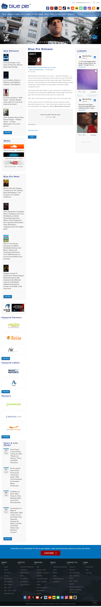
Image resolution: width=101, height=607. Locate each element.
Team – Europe (8, 584)
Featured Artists (24, 573)
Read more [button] (82, 67)
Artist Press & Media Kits (26, 567)
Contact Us (71, 14)
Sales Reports (40, 590)
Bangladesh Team (9, 593)
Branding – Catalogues (43, 573)
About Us (10, 14)
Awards (6, 567)
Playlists (55, 573)
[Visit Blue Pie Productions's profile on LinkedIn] (80, 57)
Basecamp (72, 570)
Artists (17, 14)
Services (35, 14)
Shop (64, 14)
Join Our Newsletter (42, 587)
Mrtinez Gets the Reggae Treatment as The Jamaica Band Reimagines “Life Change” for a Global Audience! (13, 192)
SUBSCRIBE (49, 553)
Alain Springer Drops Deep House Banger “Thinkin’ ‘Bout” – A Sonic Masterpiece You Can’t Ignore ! (13, 122)
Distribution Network (42, 578)
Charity (6, 570)
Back (32, 137)
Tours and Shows (25, 584)
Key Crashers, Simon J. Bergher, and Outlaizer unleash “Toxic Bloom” (12, 82)
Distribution (40, 575)
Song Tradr (89, 573)
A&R (38, 567)
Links (87, 570)
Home (4, 14)
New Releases (24, 581)
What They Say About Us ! (76, 587)
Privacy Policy (89, 567)
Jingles (38, 584)
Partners (6, 575)
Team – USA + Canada (10, 590)
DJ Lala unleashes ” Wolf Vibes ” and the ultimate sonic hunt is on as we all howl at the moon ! (12, 101)
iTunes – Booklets (41, 581)
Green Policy (7, 573)
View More (8, 132)
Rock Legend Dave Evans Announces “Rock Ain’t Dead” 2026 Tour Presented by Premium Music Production (16, 477)
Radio (52, 14)
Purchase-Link (33, 130)
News (23, 14)
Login (98, 2)
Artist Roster (23, 570)
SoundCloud (56, 581)
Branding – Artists (41, 570)
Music (41, 14)
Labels (28, 14)
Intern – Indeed (73, 581)
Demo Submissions (74, 573)
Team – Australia (8, 581)
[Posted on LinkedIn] (95, 57)
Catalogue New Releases (60, 567)
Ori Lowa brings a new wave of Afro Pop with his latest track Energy (12, 65)
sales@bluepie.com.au (83, 2)
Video (46, 14)
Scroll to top (95, 603)
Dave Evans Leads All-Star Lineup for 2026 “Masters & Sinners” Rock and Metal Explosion (16, 456)
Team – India (7, 587)
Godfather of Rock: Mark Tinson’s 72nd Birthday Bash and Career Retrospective (15, 497)
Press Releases (8, 578)
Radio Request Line (58, 578)
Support (71, 584)
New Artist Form (24, 578)
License (58, 14)
